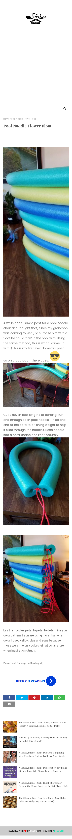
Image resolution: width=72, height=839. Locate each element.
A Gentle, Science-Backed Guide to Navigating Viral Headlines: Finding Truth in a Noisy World (42, 754)
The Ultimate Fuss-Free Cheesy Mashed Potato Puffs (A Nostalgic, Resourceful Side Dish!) (42, 724)
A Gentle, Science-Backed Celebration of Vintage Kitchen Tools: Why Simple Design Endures (43, 769)
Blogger (59, 830)
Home (6, 119)
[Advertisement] (36, 68)
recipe (33, 830)
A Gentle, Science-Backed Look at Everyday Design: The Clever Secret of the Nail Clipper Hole (43, 784)
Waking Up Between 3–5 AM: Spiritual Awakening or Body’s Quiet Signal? (43, 739)
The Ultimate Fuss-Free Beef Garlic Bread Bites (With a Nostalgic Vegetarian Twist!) (42, 799)
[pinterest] (36, 3)
